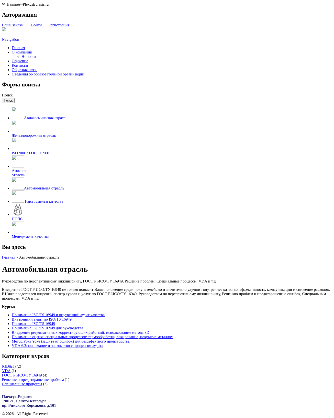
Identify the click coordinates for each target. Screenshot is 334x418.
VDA (6, 371)
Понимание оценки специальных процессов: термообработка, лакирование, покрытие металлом (92, 337)
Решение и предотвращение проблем (33, 379)
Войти (36, 25)
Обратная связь (24, 70)
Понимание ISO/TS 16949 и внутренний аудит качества (58, 315)
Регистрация (58, 25)
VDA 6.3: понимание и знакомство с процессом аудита (57, 346)
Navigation (10, 39)
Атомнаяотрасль (19, 172)
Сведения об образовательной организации (48, 74)
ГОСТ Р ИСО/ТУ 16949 (22, 375)
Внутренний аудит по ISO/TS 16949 (42, 319)
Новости (29, 56)
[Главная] (4, 30)
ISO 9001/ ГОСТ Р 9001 (31, 153)
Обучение (20, 61)
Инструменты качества (43, 201)
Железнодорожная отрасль (34, 135)
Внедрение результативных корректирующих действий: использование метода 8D (80, 332)
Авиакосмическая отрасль (45, 118)
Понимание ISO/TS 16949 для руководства (47, 328)
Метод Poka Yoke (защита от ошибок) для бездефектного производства (71, 341)
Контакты (20, 65)
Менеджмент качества (30, 236)
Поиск (8, 95)
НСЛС (17, 219)
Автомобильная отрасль (44, 188)
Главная (18, 48)
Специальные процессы (22, 384)
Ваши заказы (12, 25)
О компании (22, 52)
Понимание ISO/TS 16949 (33, 324)
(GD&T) (9, 366)
